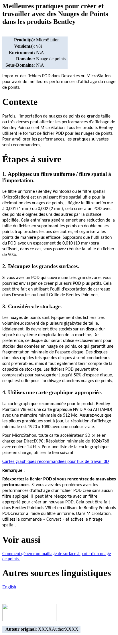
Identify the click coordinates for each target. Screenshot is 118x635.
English (9, 586)
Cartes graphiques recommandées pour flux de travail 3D (55, 461)
